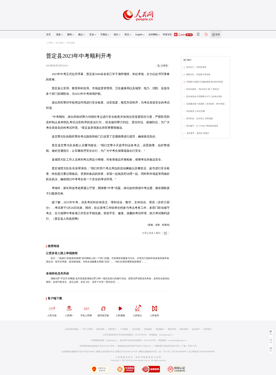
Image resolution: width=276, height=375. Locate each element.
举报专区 (167, 34)
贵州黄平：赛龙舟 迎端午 (198, 133)
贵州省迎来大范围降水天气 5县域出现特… (205, 96)
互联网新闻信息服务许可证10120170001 (97, 346)
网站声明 (172, 329)
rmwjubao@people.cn (177, 340)
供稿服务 (148, 329)
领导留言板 (103, 315)
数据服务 (160, 329)
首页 (48, 34)
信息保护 (196, 329)
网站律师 (184, 329)
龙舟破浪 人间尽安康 (195, 111)
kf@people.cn (112, 340)
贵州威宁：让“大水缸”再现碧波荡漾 (202, 126)
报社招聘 (100, 329)
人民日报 (51, 315)
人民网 (49, 43)
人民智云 (137, 315)
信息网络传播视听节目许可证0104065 (78, 352)
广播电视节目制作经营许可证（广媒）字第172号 (175, 346)
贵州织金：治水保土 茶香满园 (199, 118)
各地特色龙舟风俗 (57, 273)
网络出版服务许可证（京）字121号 (154, 352)
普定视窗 (71, 43)
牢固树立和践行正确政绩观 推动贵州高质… (205, 82)
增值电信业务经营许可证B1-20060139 (134, 346)
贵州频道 (60, 43)
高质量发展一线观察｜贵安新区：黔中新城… (206, 104)
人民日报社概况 (71, 329)
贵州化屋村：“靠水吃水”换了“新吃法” (203, 89)
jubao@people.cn (166, 335)
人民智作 (154, 315)
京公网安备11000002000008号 (201, 352)
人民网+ (69, 315)
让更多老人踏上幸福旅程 (62, 253)
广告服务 (124, 329)
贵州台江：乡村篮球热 (196, 67)
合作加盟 (136, 329)
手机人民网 (86, 315)
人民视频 (120, 315)
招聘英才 (112, 329)
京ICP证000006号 (179, 352)
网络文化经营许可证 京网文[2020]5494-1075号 (116, 352)
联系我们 (208, 329)
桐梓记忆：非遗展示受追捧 (198, 74)
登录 (217, 34)
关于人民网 (87, 329)
